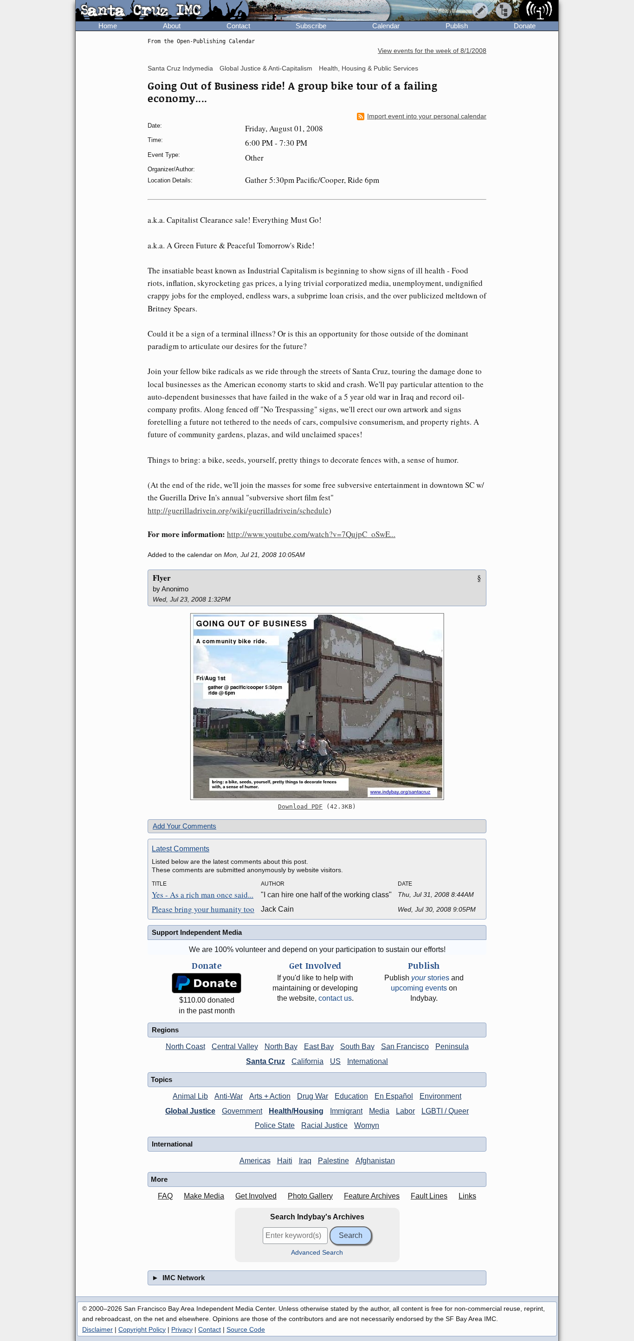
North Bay (281, 1046)
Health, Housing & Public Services (368, 68)
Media (379, 1111)
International (367, 1061)
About (172, 26)
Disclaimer (97, 1329)
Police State (275, 1125)
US (335, 1061)
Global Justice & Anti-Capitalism (266, 68)
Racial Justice (324, 1125)
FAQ (165, 1196)
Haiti (284, 1161)
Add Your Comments (184, 826)
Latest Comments (180, 849)
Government (242, 1111)
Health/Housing (296, 1111)
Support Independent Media (197, 932)
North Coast (185, 1046)
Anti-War (228, 1096)
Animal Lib (190, 1096)
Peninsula (452, 1046)
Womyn (366, 1125)
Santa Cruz (265, 1061)
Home (107, 26)
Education (351, 1096)
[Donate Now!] (206, 983)
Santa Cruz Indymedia (180, 68)
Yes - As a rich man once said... (202, 894)
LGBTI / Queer (445, 1111)
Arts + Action (270, 1096)
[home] (162, 11)
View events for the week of (432, 50)
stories (430, 978)
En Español (394, 1096)
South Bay (357, 1046)
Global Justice (190, 1111)
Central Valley (235, 1046)
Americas (255, 1161)
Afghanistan (375, 1161)
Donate (525, 26)
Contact (238, 26)
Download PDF (300, 806)
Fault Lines (429, 1196)
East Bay (319, 1046)
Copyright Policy (142, 1329)
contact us (335, 998)
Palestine (333, 1161)
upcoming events (419, 988)
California (307, 1061)
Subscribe (311, 26)
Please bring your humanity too (203, 909)
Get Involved (256, 1196)
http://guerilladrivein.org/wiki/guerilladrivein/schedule (238, 510)
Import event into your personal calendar (426, 116)
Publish (457, 26)
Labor (405, 1111)
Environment (440, 1096)
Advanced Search (317, 1252)
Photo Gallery (310, 1196)
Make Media (204, 1196)
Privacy (182, 1329)
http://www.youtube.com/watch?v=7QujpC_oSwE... (311, 534)
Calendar (386, 26)
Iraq (305, 1161)
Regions (165, 1030)
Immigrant (346, 1111)
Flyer (162, 577)
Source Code (245, 1329)
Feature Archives (372, 1196)
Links (467, 1196)
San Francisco (405, 1046)
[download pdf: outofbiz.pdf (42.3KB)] (317, 706)
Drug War (312, 1096)
